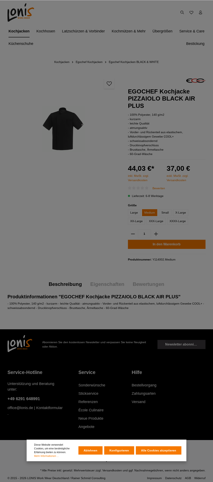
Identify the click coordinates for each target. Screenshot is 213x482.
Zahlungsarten (144, 393)
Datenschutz (173, 478)
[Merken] (109, 83)
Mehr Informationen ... (46, 456)
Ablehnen (90, 450)
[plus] (156, 234)
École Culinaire (91, 410)
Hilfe (137, 372)
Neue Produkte (90, 418)
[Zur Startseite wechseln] (20, 12)
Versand (138, 402)
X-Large (180, 212)
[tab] (65, 284)
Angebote (86, 427)
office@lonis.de (20, 408)
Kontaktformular (49, 408)
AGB (188, 478)
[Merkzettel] (191, 12)
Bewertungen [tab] (148, 284)
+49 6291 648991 (23, 398)
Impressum (154, 478)
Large (134, 212)
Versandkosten (112, 470)
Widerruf (200, 478)
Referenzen (88, 402)
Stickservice (88, 393)
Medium (149, 212)
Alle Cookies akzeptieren (158, 450)
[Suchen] (182, 12)
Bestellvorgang (144, 385)
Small (165, 212)
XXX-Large (156, 221)
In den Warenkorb (167, 244)
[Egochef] (196, 80)
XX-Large (136, 221)
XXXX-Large (178, 221)
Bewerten (158, 188)
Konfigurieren (119, 450)
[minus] (133, 234)
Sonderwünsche (91, 385)
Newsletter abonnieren (183, 344)
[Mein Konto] (200, 12)
